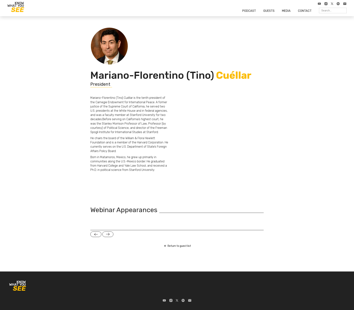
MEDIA (286, 11)
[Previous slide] (95, 234)
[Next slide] (107, 234)
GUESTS (269, 11)
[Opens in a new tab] (319, 4)
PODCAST (249, 11)
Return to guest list (179, 246)
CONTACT (305, 11)
